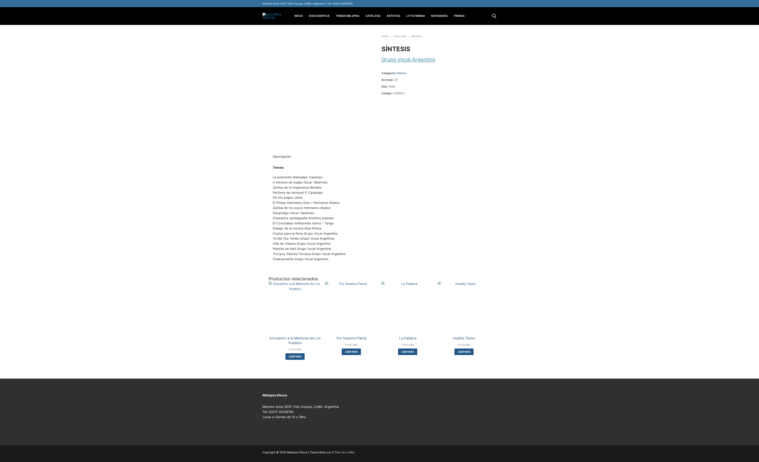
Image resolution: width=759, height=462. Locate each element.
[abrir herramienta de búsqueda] (494, 16)
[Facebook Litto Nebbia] (484, 3)
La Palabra (407, 338)
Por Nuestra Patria (351, 338)
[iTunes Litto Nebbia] (476, 3)
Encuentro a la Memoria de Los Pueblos (295, 340)
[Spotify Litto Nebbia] (468, 3)
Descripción (282, 157)
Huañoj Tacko (464, 338)
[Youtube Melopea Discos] (459, 3)
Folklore (400, 36)
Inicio (385, 36)
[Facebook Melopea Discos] (451, 3)
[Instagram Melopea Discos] (443, 3)
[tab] (282, 156)
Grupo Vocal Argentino (408, 59)
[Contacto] (493, 3)
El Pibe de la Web (343, 452)
